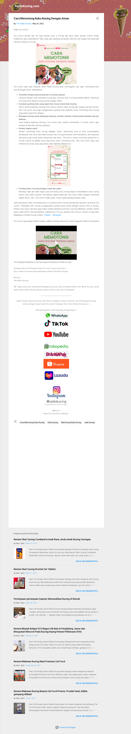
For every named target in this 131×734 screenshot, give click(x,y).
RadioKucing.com (27, 6)
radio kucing (90, 422)
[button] (97, 19)
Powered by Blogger (67, 727)
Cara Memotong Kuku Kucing (32, 422)
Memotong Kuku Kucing (71, 422)
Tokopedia (56, 215)
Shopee (47, 215)
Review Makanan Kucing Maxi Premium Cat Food (39, 661)
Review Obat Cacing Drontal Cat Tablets (35, 569)
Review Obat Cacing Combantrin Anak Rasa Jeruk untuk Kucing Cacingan (52, 539)
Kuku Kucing (53, 422)
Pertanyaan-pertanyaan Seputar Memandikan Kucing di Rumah (47, 599)
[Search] (120, 7)
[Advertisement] (114, 51)
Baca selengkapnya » (87, 561)
